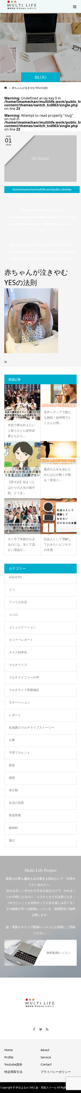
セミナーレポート (21, 640)
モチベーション (19, 702)
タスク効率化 (18, 652)
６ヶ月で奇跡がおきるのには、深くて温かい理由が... (21, 544)
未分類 (13, 790)
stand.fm (15, 577)
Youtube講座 (13, 1064)
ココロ (13, 615)
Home (8, 1050)
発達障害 (15, 815)
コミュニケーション (22, 627)
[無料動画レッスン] (40, 942)
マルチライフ (18, 665)
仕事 (12, 740)
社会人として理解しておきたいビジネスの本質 (57, 544)
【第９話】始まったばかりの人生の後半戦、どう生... (21, 487)
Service (46, 1057)
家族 (12, 765)
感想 (12, 777)
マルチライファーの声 (24, 677)
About (45, 1050)
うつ (12, 589)
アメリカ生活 (18, 602)
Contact (46, 1064)
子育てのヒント (19, 752)
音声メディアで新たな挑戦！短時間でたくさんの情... (57, 417)
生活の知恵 (16, 803)
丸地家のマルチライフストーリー (31, 727)
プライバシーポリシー (56, 1072)
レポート (15, 715)
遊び (12, 840)
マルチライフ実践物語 (24, 690)
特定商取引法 (13, 1072)
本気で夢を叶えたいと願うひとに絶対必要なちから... (21, 430)
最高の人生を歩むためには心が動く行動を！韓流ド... (57, 474)
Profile (8, 1057)
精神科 (13, 828)
